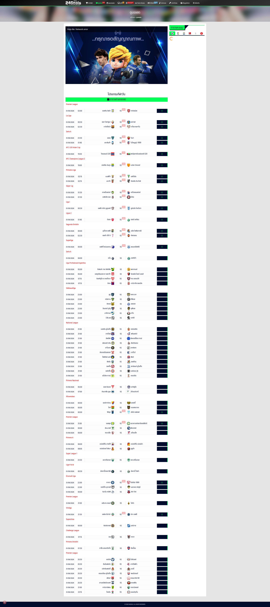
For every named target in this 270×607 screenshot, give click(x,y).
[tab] (172, 33)
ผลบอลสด (111, 2)
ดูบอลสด (101, 2)
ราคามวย (163, 2)
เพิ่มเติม (197, 2)
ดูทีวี (122, 2)
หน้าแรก (132, 17)
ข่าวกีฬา (90, 2)
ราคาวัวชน (174, 2)
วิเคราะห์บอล (141, 2)
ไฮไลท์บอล (153, 2)
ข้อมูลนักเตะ (186, 2)
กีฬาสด (130, 2)
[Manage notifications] (4, 602)
